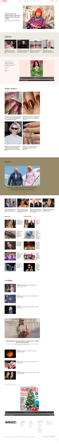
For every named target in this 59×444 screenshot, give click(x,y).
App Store (6, 68)
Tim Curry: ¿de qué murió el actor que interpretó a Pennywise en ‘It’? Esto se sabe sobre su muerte (23, 51)
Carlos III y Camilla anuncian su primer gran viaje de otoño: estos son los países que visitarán (22, 188)
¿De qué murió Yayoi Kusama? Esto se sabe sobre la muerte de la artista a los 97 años (12, 16)
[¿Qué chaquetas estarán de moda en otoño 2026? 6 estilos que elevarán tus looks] (22, 328)
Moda (5, 145)
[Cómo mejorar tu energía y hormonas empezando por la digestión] (10, 267)
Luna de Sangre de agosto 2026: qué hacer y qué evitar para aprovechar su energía (27, 351)
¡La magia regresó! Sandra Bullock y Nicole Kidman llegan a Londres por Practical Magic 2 (27, 285)
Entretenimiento (7, 12)
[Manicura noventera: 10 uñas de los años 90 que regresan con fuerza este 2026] (31, 103)
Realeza (31, 49)
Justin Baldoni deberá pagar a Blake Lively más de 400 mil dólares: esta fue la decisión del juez (10, 52)
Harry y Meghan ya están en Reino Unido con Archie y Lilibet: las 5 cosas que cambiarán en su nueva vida (10, 210)
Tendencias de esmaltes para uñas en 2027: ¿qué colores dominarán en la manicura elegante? (13, 118)
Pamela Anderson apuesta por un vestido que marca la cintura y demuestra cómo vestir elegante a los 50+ (13, 148)
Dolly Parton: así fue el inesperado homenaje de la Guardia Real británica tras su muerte (36, 51)
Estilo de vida (37, 230)
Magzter (6, 71)
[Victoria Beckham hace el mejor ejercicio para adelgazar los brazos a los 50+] (10, 245)
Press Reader (7, 70)
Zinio (5, 69)
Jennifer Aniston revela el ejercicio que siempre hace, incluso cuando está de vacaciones (20, 222)
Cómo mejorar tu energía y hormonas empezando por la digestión (20, 266)
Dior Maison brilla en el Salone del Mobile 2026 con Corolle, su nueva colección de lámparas (38, 245)
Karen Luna (22, 363)
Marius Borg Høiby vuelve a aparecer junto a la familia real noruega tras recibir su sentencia (48, 51)
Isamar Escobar (24, 191)
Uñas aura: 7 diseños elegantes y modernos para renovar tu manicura (30, 148)
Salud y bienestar (19, 230)
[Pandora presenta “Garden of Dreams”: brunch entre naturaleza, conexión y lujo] (29, 256)
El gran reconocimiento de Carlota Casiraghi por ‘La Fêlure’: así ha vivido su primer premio (48, 210)
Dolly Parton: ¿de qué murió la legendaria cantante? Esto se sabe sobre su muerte (28, 307)
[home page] (4, 1)
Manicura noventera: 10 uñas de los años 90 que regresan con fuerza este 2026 (31, 118)
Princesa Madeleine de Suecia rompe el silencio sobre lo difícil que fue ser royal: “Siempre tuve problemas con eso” (22, 210)
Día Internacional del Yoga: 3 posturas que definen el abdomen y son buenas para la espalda (20, 234)
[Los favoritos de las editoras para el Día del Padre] (29, 224)
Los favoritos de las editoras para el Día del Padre (38, 222)
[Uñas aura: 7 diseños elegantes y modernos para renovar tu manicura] (31, 132)
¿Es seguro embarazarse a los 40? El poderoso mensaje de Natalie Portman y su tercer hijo (38, 267)
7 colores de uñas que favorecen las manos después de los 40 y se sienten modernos (27, 362)
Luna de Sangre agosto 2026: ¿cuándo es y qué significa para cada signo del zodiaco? (28, 296)
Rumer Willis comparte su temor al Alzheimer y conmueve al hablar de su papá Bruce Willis (28, 373)
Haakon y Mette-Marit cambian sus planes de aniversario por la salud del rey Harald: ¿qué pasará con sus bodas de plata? (36, 210)
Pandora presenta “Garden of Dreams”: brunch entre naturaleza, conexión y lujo (38, 256)
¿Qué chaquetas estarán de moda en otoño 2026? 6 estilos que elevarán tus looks (22, 341)
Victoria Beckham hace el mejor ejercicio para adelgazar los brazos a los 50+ (20, 244)
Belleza (5, 115)
